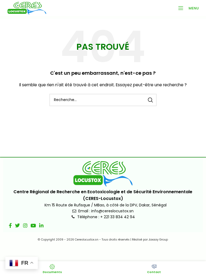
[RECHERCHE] (150, 100)
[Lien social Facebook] (10, 225)
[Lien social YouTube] (33, 225)
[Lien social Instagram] (25, 225)
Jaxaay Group (158, 240)
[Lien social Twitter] (17, 225)
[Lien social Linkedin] (41, 225)
